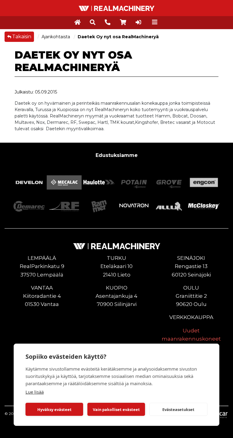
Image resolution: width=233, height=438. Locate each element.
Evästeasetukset (178, 409)
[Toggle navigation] (154, 22)
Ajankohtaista (56, 36)
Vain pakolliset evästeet (116, 409)
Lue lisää (34, 392)
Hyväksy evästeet (54, 409)
